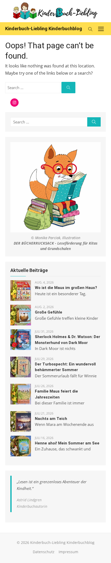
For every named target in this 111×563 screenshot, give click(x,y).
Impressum (68, 551)
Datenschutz (43, 551)
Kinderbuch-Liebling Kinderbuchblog (43, 28)
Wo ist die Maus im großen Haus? (66, 287)
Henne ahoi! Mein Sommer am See (67, 443)
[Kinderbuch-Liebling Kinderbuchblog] (55, 11)
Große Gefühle (48, 312)
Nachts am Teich (51, 418)
